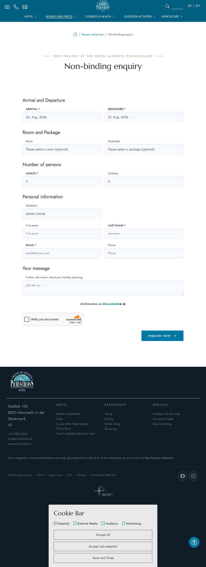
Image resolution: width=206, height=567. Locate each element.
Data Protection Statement (159, 458)
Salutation (31, 205)
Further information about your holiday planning (54, 277)
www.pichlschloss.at (19, 444)
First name (32, 225)
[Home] (75, 34)
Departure (117, 109)
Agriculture (170, 16)
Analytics (112, 523)
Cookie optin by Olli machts (141, 565)
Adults (32, 173)
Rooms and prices (59, 16)
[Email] (25, 6)
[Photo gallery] (7, 6)
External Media (87, 523)
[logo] (22, 382)
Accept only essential (103, 546)
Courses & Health (98, 16)
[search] (167, 6)
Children (113, 173)
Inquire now (159, 336)
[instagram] (193, 476)
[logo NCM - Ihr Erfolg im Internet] (103, 490)
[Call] (16, 6)
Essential (63, 523)
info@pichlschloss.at (20, 439)
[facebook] (182, 476)
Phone (111, 245)
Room (29, 141)
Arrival (33, 109)
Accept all (103, 534)
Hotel (29, 16)
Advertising (133, 523)
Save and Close (103, 558)
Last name (117, 225)
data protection (111, 304)
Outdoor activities (138, 16)
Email (31, 245)
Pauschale (114, 141)
